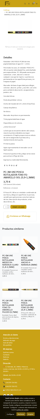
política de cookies (22, 410)
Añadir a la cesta (18, 207)
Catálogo (6, 10)
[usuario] (29, 4)
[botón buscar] (25, 4)
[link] (8, 3)
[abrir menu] (36, 4)
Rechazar (21, 414)
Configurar (10, 414)
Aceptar (30, 414)
